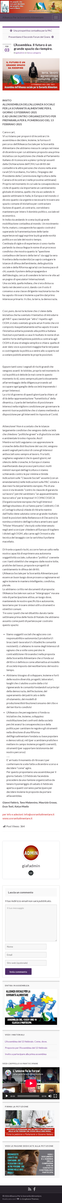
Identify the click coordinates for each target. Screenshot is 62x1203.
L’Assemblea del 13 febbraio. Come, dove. (26, 1041)
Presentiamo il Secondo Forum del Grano (29, 36)
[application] (31, 1083)
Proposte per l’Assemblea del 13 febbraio (26, 1047)
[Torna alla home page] (31, 6)
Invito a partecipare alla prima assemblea (25, 1054)
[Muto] (50, 1096)
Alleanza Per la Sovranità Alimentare (22, 17)
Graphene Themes (30, 1199)
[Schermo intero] (55, 1096)
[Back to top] (54, 1195)
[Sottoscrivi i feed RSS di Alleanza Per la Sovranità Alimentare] (29, 1188)
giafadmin (20, 52)
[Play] (6, 1096)
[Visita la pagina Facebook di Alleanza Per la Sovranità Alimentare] (34, 1188)
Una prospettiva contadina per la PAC (32, 30)
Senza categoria (34, 52)
